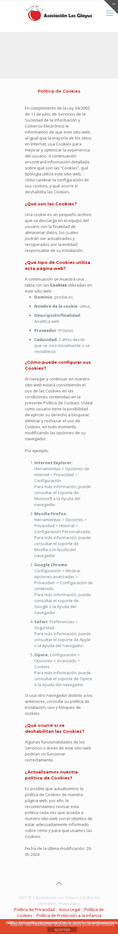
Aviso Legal (69, 909)
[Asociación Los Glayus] (59, 12)
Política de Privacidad (34, 909)
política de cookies (98, 925)
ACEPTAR (62, 930)
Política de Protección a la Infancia (69, 915)
